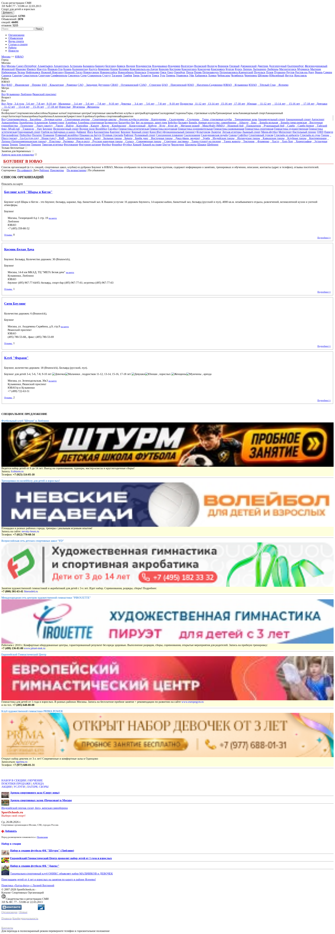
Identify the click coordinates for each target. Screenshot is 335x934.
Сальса (128, 141)
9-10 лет (50, 103)
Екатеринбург (295, 66)
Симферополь (59, 75)
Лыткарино (259, 69)
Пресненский (178, 84)
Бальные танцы (111, 138)
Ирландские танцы (247, 138)
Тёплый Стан (267, 84)
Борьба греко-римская (293, 122)
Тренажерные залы (245, 119)
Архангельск (61, 66)
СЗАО (143, 84)
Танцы (325, 135)
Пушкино (280, 72)
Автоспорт (317, 119)
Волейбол (101, 128)
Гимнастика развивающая (228, 128)
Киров (114, 69)
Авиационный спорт (298, 119)
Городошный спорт (28, 131)
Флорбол (117, 144)
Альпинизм (41, 122)
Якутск (289, 75)
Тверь (136, 75)
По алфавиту (24, 170)
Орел (170, 72)
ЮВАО (19, 56)
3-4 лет (76, 103)
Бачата (127, 138)
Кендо (104, 125)
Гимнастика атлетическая (133, 128)
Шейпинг (213, 144)
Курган (230, 69)
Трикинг (36, 144)
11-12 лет (200, 103)
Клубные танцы (295, 138)
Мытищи (315, 69)
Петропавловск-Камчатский (236, 72)
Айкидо (242, 122)
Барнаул (100, 66)
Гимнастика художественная (291, 128)
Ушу (38, 128)
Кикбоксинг (118, 125)
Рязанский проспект (44, 94)
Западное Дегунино (97, 84)
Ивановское (21, 84)
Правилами (42, 837)
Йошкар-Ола (55, 69)
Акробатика (26, 122)
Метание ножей (189, 125)
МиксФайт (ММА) (212, 125)
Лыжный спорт (251, 131)
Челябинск (237, 75)
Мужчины (78, 106)
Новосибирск (126, 72)
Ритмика (67, 141)
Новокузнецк (91, 72)
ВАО (9, 84)
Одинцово (153, 72)
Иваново (21, 69)
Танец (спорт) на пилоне (205, 141)
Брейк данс (140, 138)
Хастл (274, 141)
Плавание (48, 135)
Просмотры (57, 170)
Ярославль (300, 75)
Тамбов (127, 75)
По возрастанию (76, 170)
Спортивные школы (103, 119)
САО (80, 84)
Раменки (71, 84)
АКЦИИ (6, 786)
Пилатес (37, 135)
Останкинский (129, 84)
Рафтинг (129, 135)
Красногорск (189, 69)
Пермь (198, 72)
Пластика (54, 141)
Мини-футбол (269, 131)
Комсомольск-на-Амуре (144, 69)
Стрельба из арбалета (286, 135)
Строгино (154, 84)
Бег (133, 122)
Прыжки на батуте (90, 135)
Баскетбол (124, 122)
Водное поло (87, 128)
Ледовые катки (52, 119)
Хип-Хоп (286, 141)
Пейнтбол (25, 135)
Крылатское (56, 84)
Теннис (14, 144)
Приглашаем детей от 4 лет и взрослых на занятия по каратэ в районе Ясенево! (48, 879)
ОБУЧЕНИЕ (35, 780)
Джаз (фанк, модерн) (186, 138)
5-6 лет (29, 103)
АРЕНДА (38, 783)
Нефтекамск (33, 72)
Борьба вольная (268, 122)
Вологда (212, 66)
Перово (35, 84)
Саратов (17, 75)
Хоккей (137, 144)
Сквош (233, 135)
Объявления (15, 38)
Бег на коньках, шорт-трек (151, 122)
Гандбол (113, 128)
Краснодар (204, 69)
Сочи (83, 75)
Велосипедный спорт (66, 128)
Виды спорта (16, 41)
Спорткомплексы (17, 119)
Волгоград (187, 66)
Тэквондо (27, 128)
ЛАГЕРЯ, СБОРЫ (38, 786)
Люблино (26, 94)
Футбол (127, 144)
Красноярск (218, 69)
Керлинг (126, 131)
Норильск (140, 72)
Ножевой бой (234, 125)
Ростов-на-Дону (304, 72)
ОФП (320, 131)
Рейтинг (44, 170)
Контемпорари (317, 138)
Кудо (161, 125)
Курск (238, 69)
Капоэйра (81, 125)
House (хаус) (47, 138)
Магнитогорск (287, 69)
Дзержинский (248, 66)
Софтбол (242, 135)
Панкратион (252, 125)
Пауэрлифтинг (10, 135)
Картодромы (157, 119)
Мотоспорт (285, 131)
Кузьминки (240, 84)
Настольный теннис (304, 131)
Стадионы (192, 119)
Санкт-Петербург (26, 66)
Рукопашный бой (273, 125)
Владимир (174, 66)
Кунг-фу (172, 125)
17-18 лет (239, 103)
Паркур (328, 131)
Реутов (290, 72)
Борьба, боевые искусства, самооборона (212, 122)
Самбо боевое (305, 125)
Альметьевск (45, 66)
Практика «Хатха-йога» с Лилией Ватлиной (27, 885)
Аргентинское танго (78, 138)
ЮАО (190, 84)
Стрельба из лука (310, 135)
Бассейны (34, 119)
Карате (94, 125)
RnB (60, 138)
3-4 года (18, 103)
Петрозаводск (210, 72)
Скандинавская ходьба (214, 135)
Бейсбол (173, 122)
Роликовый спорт (145, 135)
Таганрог (116, 75)
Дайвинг (81, 131)
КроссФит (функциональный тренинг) (173, 131)
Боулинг (48, 128)
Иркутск (42, 69)
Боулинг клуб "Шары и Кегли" (28, 192)
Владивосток (143, 66)
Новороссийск (108, 72)
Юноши (251, 103)
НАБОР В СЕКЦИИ (13, 780)
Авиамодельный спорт (271, 119)
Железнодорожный (316, 66)
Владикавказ (159, 66)
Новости (13, 50)
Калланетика (101, 131)
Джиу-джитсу (43, 125)
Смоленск (74, 75)
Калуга (93, 69)
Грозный (234, 66)
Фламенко (262, 141)
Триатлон (24, 144)
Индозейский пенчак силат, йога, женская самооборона (34, 808)
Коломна (124, 69)
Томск (155, 75)
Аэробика (71, 122)
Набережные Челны (13, 72)
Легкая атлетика (231, 131)
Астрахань (76, 66)
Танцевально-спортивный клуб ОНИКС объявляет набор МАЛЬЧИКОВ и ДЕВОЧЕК (61, 873)
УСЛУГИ (19, 786)
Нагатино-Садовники (209, 84)
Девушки (321, 103)
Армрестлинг (57, 122)
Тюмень (170, 75)
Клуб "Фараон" (16, 358)
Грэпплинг (26, 125)
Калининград (80, 69)
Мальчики (63, 103)
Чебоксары (223, 75)
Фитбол (106, 144)
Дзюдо (58, 125)
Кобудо (151, 125)
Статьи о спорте (18, 44)
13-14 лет (213, 103)
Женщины (92, 106)
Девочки (125, 103)
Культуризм (203, 131)
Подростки (186, 103)
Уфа (191, 75)
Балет (96, 138)
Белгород (110, 66)
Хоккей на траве (152, 144)
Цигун (166, 144)
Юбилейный (276, 75)
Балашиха (89, 66)
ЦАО (165, 84)
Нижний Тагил (73, 72)
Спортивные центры (76, 119)
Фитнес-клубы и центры (132, 119)
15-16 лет (226, 103)
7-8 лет (40, 103)
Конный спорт (140, 131)
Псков (269, 72)
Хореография (302, 141)
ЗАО (44, 84)
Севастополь (30, 75)
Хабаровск (201, 75)
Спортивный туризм (261, 135)
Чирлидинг (177, 144)
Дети (9, 103)
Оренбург (179, 72)
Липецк (247, 69)
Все (3, 66)
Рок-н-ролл (82, 141)
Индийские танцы (222, 138)
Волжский (200, 66)
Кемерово (104, 69)
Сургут (106, 75)
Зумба (205, 138)
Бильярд (183, 122)
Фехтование (71, 144)
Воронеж (223, 66)
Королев (164, 69)
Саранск (6, 75)
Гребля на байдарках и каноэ (58, 131)
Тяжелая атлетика (52, 144)
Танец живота (231, 141)
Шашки (201, 144)
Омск (163, 72)
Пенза (189, 72)
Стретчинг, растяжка (175, 141)
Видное (130, 66)
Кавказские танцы (273, 138)
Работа (12, 47)
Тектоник (248, 141)
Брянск (121, 66)
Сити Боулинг (15, 303)
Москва (5, 56)
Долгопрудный (278, 66)
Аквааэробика (9, 122)
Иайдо (69, 125)
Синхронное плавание (169, 135)
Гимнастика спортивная (259, 128)
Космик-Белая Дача (19, 249)
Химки (212, 75)
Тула (162, 75)
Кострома (175, 69)
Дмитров (262, 66)
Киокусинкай (136, 125)
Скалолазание (192, 135)
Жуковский (8, 69)
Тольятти (145, 75)
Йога (90, 131)
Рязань (319, 72)
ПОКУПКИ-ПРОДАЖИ (16, 783)
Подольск (259, 72)
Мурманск (303, 69)
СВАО (114, 84)
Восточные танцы (161, 138)
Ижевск (31, 69)
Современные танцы (147, 141)
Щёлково (263, 75)
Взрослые (65, 106)
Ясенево (282, 84)
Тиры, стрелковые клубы (216, 119)
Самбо (290, 125)
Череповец (250, 75)
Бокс (253, 122)
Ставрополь (94, 75)
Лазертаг (216, 131)
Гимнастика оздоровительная (195, 128)
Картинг (115, 131)
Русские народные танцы (106, 141)
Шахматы (191, 144)
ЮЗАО (253, 84)
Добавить (8, 12)
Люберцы (272, 69)
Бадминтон (111, 122)
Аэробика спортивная (91, 122)
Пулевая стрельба (112, 135)
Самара (327, 72)
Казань (67, 69)
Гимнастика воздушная (163, 128)
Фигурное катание (90, 144)
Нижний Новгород (52, 72)
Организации (16, 34)
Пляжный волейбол (67, 135)
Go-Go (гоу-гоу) (28, 138)
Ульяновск (182, 75)
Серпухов (44, 75)
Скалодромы (175, 119)
